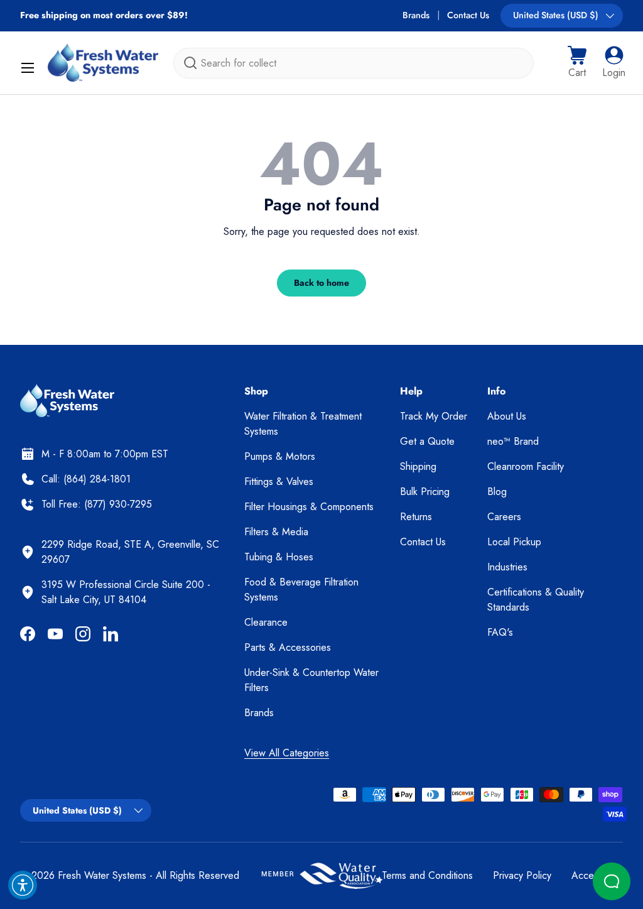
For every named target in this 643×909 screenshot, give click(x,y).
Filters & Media (276, 532)
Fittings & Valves (278, 481)
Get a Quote (427, 441)
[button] (577, 62)
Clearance (266, 622)
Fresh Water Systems (102, 875)
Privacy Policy (522, 875)
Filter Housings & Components (309, 506)
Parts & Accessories (287, 647)
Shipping (418, 466)
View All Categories (286, 753)
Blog (497, 491)
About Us (506, 416)
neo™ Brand (513, 441)
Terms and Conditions (427, 875)
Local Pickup (514, 542)
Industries (507, 567)
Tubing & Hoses (278, 557)
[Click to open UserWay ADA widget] (22, 885)
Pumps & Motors (279, 456)
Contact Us (468, 15)
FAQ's (500, 632)
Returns (416, 516)
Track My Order (433, 416)
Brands (416, 15)
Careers (504, 516)
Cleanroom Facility (525, 466)
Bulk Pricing (425, 491)
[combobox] (353, 63)
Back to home (321, 282)
